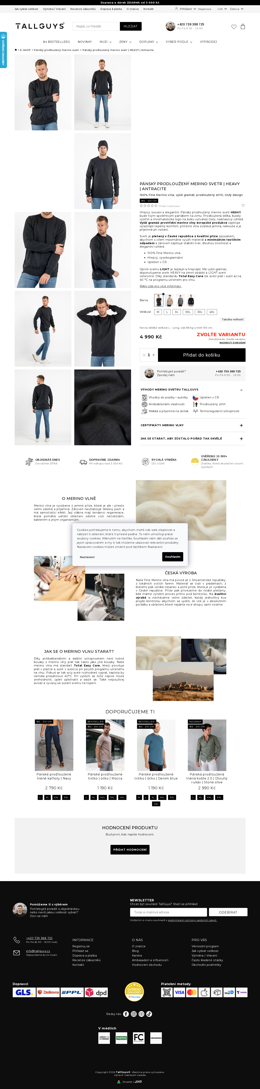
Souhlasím (172, 556)
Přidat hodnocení (169, 206)
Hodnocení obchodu (147, 965)
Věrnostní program (205, 946)
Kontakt (149, 9)
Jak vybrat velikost (26, 9)
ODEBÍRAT (228, 912)
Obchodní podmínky (206, 965)
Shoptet (127, 1081)
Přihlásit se (80, 951)
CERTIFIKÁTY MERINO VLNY (162, 425)
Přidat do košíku (201, 355)
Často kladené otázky (207, 960)
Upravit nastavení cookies (130, 1075)
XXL (56, 797)
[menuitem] (56, 42)
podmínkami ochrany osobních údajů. (192, 920)
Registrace (204, 9)
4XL (122, 797)
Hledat (131, 26)
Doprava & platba (111, 9)
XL (47, 797)
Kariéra (137, 955)
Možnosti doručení (233, 343)
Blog (135, 951)
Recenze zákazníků (83, 9)
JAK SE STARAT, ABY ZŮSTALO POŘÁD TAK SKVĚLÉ (181, 438)
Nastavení (87, 557)
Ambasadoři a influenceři (150, 960)
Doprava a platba (84, 955)
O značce (133, 9)
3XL (66, 797)
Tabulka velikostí (233, 319)
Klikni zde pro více (161, 286)
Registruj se (81, 946)
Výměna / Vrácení (54, 9)
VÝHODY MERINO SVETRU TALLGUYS (170, 389)
